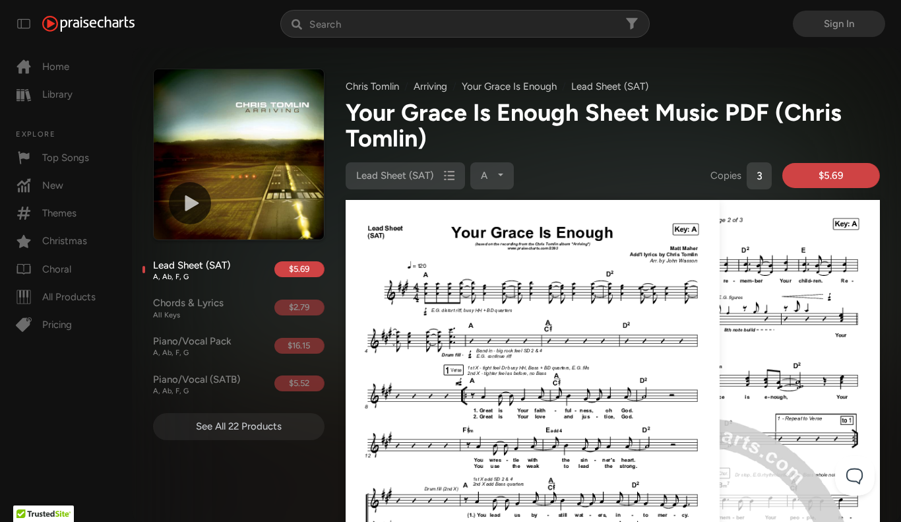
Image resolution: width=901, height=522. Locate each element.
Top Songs (65, 158)
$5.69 (299, 269)
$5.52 (299, 383)
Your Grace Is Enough (509, 86)
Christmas (64, 241)
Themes (59, 213)
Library (57, 94)
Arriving (430, 86)
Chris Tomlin (372, 86)
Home (55, 67)
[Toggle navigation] (24, 24)
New (52, 185)
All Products (69, 297)
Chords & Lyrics (188, 308)
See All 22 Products (239, 426)
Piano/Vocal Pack (192, 346)
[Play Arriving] (190, 203)
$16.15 (299, 345)
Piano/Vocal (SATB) (196, 385)
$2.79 (299, 307)
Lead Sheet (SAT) (191, 270)
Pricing (57, 325)
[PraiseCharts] (88, 24)
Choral (56, 269)
